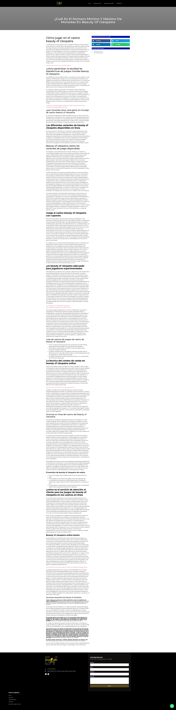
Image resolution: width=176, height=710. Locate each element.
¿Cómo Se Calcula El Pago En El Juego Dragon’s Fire (60, 387)
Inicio (89, 3)
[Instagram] (46, 674)
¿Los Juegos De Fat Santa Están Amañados (58, 305)
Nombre (92, 662)
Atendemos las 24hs (109, 3)
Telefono (92, 672)
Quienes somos (97, 3)
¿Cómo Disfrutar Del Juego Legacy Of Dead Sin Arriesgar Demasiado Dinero (67, 567)
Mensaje (92, 676)
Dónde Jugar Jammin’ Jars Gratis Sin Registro (58, 65)
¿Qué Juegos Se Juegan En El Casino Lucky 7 (58, 307)
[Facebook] (48, 674)
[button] (101, 40)
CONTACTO (119, 3)
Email (91, 667)
